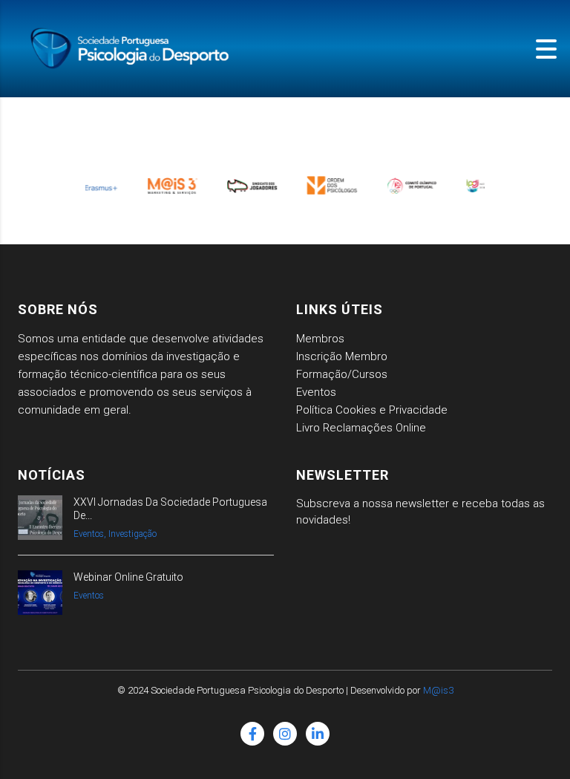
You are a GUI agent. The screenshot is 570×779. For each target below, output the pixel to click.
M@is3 (438, 690)
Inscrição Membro (341, 356)
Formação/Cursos (341, 374)
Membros (320, 338)
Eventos (316, 392)
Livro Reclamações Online (361, 427)
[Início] (133, 48)
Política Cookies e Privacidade (372, 410)
